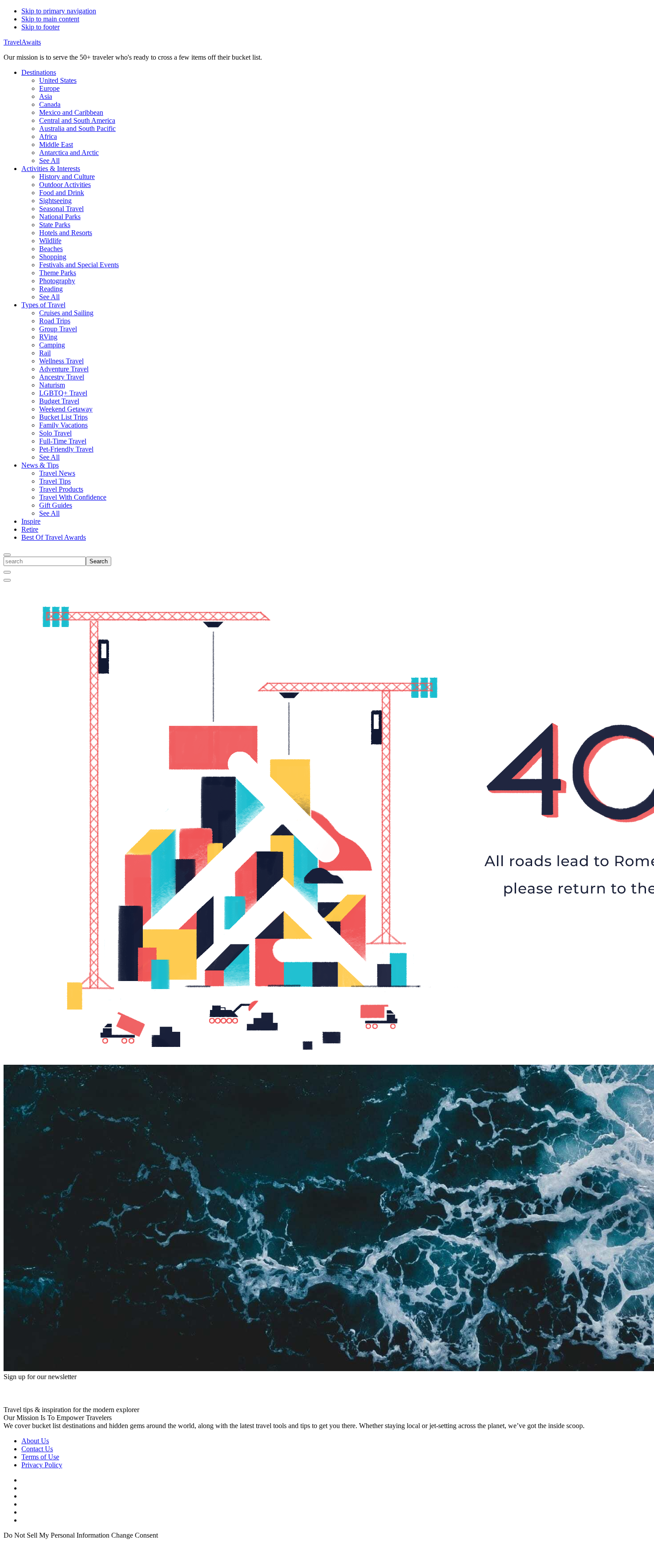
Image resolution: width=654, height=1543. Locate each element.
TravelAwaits (22, 42)
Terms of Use (40, 1457)
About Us (35, 1441)
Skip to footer (40, 27)
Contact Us (37, 1449)
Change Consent (134, 1535)
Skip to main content (50, 19)
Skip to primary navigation (58, 11)
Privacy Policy (41, 1465)
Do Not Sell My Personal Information (56, 1535)
